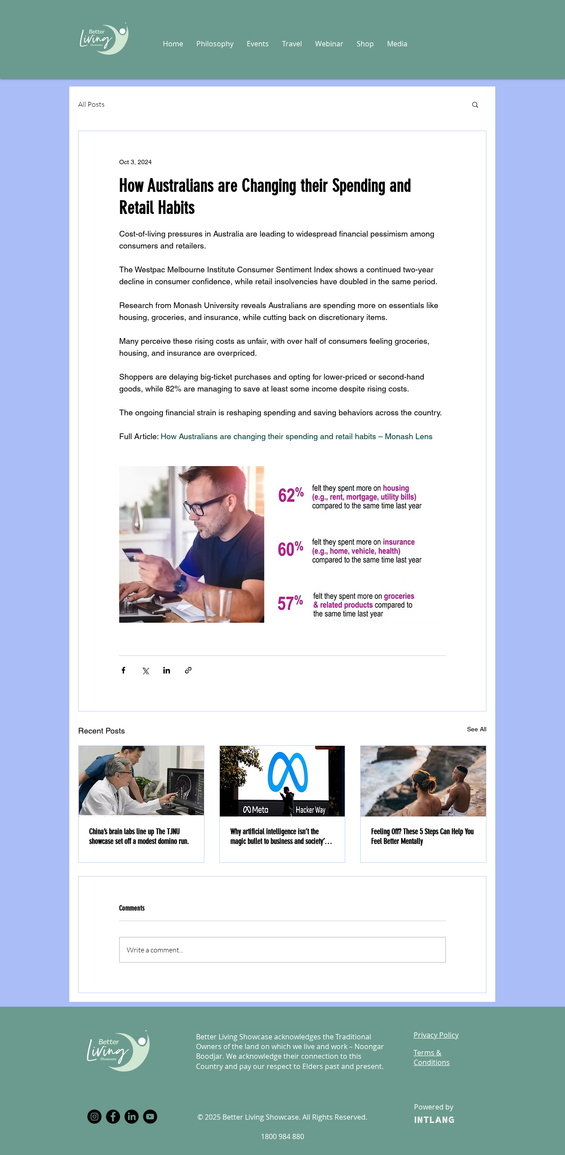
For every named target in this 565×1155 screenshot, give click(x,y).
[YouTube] (150, 1117)
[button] (215, 44)
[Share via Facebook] (123, 670)
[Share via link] (188, 670)
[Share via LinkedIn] (166, 670)
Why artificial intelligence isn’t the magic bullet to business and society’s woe (278, 836)
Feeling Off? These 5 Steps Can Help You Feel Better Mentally (422, 836)
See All (476, 729)
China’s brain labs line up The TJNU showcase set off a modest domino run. (139, 836)
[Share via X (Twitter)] (145, 670)
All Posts (91, 104)
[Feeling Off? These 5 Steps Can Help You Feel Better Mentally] (423, 781)
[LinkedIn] (131, 1117)
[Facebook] (113, 1117)
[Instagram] (94, 1117)
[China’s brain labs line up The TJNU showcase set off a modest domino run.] (141, 781)
